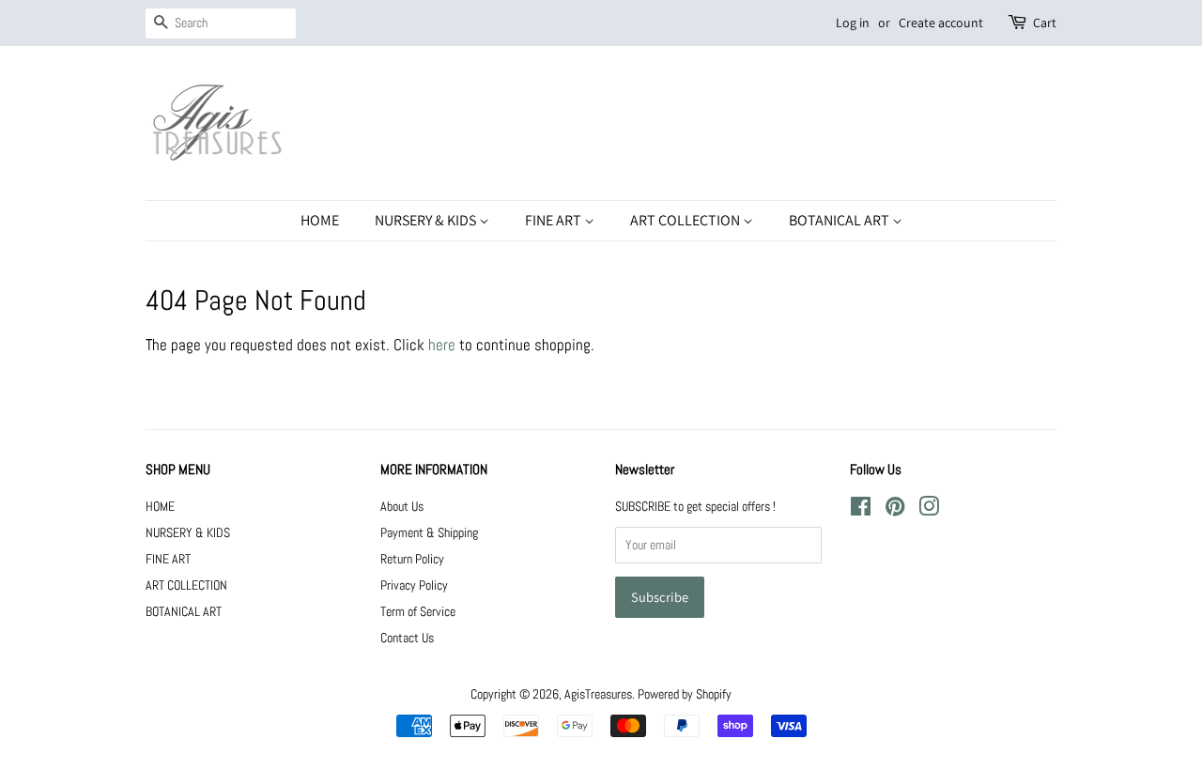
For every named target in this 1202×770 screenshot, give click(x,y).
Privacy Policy (414, 585)
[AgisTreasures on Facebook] (860, 509)
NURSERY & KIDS (427, 220)
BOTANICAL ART (840, 220)
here (441, 344)
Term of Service (417, 611)
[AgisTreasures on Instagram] (928, 509)
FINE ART (554, 220)
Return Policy (412, 558)
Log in (853, 22)
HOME (319, 220)
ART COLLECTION (686, 220)
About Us (402, 506)
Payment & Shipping (429, 532)
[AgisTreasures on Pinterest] (895, 509)
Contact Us (407, 637)
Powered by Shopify (685, 693)
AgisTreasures (598, 693)
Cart (1044, 22)
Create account (941, 22)
